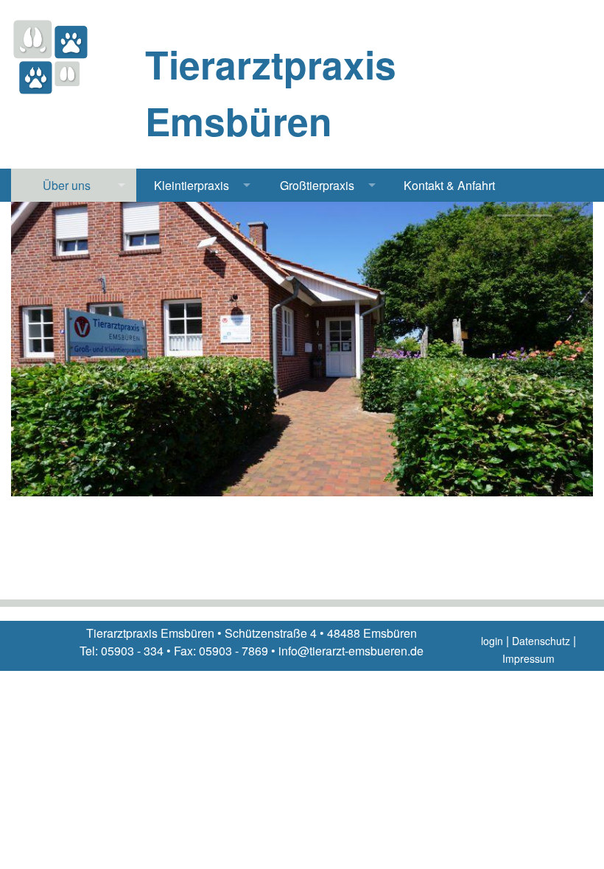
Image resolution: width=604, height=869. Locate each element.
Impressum (528, 658)
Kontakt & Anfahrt (449, 185)
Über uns (67, 185)
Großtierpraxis (317, 185)
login (492, 640)
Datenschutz (541, 640)
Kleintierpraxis (191, 185)
